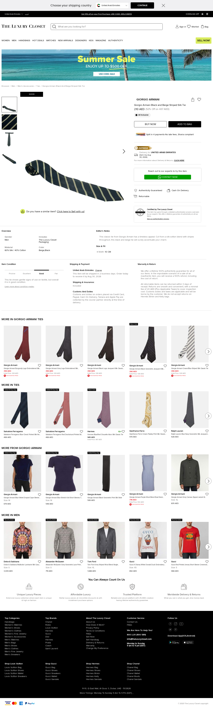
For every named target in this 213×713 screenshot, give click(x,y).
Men (14, 40)
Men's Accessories (26, 86)
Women (6, 40)
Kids (91, 40)
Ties (38, 86)
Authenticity (115, 40)
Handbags (24, 40)
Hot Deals (38, 40)
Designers (81, 40)
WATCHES (51, 40)
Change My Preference (97, 648)
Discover (5, 86)
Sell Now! (203, 40)
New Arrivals (65, 40)
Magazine (101, 40)
